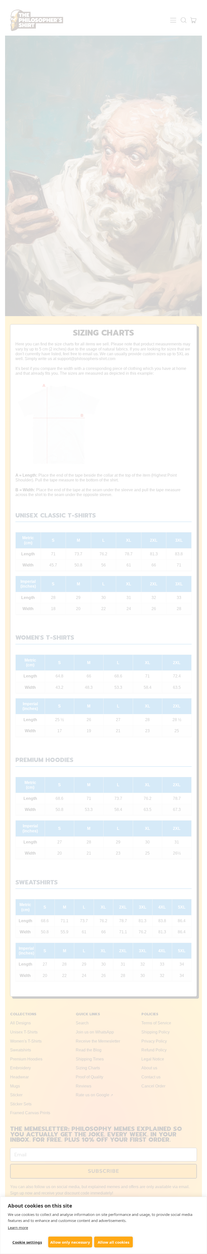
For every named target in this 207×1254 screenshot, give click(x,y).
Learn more (18, 1227)
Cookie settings (27, 1242)
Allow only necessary (70, 1242)
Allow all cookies (113, 1242)
